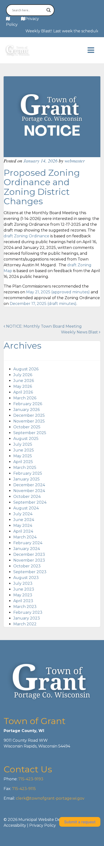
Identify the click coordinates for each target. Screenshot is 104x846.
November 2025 (29, 421)
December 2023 (29, 554)
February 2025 (27, 473)
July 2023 (22, 583)
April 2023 (23, 601)
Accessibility (15, 825)
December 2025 (29, 415)
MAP (15, 18)
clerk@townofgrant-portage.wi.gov (49, 798)
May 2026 (22, 386)
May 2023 (22, 595)
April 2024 (23, 531)
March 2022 (25, 624)
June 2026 (23, 380)
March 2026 (24, 398)
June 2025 (23, 450)
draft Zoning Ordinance (26, 236)
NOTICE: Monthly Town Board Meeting (43, 326)
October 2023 (27, 566)
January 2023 (26, 618)
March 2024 (25, 537)
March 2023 (25, 606)
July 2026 (22, 375)
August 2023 (26, 577)
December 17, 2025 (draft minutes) (43, 303)
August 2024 (26, 508)
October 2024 (27, 496)
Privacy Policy (42, 825)
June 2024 (23, 519)
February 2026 (27, 404)
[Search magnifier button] (48, 10)
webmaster (75, 160)
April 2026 (23, 392)
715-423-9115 (24, 788)
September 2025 (29, 432)
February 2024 (27, 543)
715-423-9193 (30, 779)
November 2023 (29, 560)
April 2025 (23, 461)
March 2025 (24, 467)
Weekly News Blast (80, 332)
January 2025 (26, 479)
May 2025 (22, 456)
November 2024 (29, 490)
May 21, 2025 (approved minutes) (58, 292)
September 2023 (29, 572)
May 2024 (22, 525)
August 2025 (25, 438)
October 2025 (26, 427)
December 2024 (29, 485)
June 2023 (23, 589)
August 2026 (25, 369)
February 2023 (27, 612)
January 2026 (26, 409)
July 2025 (22, 444)
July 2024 (22, 514)
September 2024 (29, 502)
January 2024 (26, 548)
